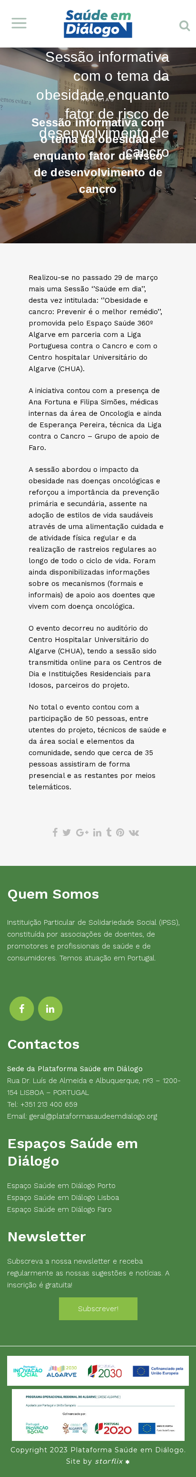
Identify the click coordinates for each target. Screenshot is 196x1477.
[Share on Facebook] (55, 832)
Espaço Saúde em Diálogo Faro (59, 1209)
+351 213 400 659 (49, 1104)
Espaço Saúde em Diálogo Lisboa (63, 1197)
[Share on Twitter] (66, 832)
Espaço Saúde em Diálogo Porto (61, 1185)
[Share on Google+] (82, 832)
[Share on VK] (134, 832)
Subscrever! (98, 1308)
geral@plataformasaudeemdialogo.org (93, 1116)
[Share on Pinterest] (120, 832)
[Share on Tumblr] (108, 832)
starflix (109, 1461)
